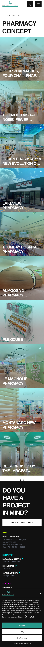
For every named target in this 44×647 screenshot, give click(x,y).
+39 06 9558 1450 (9, 542)
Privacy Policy (30, 617)
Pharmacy (7, 587)
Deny (22, 632)
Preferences (22, 638)
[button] (40, 593)
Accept (22, 625)
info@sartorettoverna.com (12, 545)
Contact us (27, 643)
